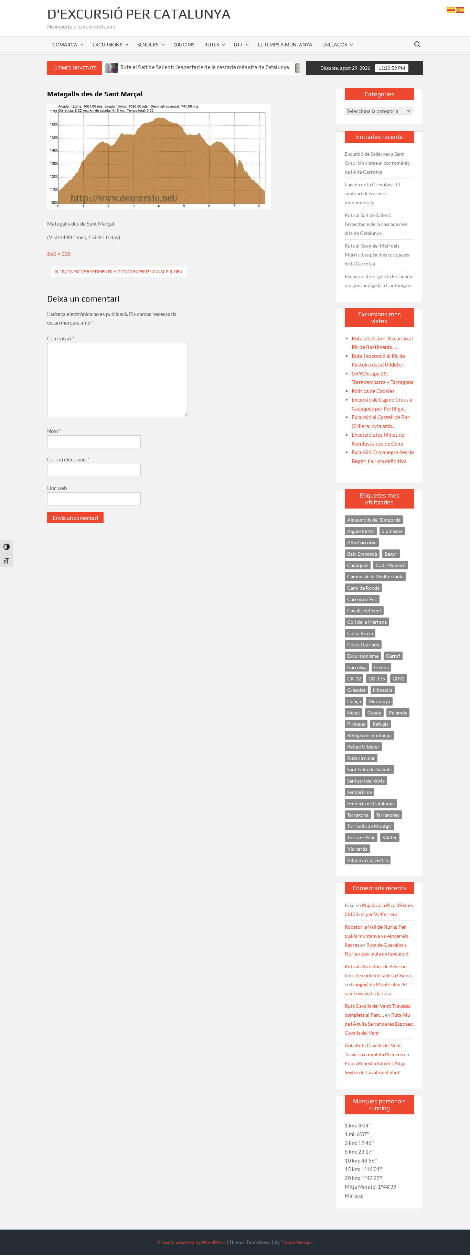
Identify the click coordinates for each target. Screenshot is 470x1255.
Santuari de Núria (366, 781)
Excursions (107, 44)
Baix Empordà (362, 554)
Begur (391, 554)
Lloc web (57, 488)
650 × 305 (59, 254)
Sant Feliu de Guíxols (369, 769)
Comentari (60, 338)
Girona (381, 667)
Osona (374, 713)
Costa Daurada (363, 644)
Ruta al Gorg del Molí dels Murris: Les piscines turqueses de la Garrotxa (377, 254)
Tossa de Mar (361, 837)
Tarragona (357, 815)
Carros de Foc (362, 599)
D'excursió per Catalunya (139, 14)
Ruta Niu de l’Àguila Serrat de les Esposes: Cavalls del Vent (379, 1024)
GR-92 (354, 678)
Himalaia (382, 690)
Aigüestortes (360, 531)
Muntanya (379, 701)
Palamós (398, 713)
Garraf (393, 656)
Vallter (390, 837)
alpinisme (392, 531)
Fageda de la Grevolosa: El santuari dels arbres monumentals (372, 193)
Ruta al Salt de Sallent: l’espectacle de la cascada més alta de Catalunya (180, 67)
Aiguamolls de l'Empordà (373, 520)
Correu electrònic (68, 459)
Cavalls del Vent (364, 610)
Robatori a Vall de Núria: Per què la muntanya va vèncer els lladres (376, 936)
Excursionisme (362, 656)
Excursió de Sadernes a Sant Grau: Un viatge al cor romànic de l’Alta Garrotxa (377, 163)
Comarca (64, 44)
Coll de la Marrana (367, 622)
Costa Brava (360, 633)
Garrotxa (356, 667)
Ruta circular (361, 758)
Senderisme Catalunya (371, 803)
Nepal (353, 713)
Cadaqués (357, 565)
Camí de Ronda (363, 588)
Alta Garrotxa (361, 542)
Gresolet (356, 690)
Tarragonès (387, 815)
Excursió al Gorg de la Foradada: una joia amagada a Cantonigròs (379, 280)
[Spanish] (460, 9)
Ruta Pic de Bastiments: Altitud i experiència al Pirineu (122, 271)
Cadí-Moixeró (391, 565)
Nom (54, 431)
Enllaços (334, 44)
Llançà (354, 701)
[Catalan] (451, 9)
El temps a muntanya (285, 44)
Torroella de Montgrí (369, 826)
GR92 (399, 678)
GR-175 (376, 678)
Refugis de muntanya (369, 735)
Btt (238, 44)
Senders (147, 44)
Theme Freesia (296, 1242)
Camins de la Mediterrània (375, 576)
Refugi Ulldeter (363, 747)
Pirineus (356, 724)
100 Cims (183, 44)
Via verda (357, 849)
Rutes (211, 44)
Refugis (380, 724)
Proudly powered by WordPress (191, 1242)
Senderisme (359, 792)
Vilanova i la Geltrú (367, 860)
